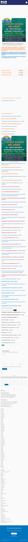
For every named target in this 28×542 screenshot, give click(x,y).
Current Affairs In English (21, 44)
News (1, 499)
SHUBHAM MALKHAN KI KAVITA (5, 392)
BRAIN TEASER (2, 480)
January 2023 (2, 454)
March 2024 (2, 437)
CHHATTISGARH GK (3, 482)
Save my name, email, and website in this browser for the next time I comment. (12, 366)
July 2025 (2, 419)
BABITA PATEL (2, 474)
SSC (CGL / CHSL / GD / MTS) (4, 511)
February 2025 (2, 424)
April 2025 (2, 421)
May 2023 (2, 449)
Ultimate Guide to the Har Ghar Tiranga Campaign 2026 (7, 397)
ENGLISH (2, 488)
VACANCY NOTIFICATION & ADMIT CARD (6, 521)
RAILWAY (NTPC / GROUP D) (4, 505)
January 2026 (2, 413)
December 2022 (2, 455)
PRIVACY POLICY (14, 535)
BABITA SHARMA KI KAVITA (8, 406)
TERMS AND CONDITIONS (14, 536)
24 (2, 384)
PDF (18, 317)
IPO (1, 494)
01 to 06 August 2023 (15, 44)
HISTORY (2, 492)
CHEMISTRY (2, 481)
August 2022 (2, 460)
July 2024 (2, 432)
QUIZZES (2, 504)
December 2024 (2, 426)
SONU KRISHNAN (3, 510)
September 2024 (3, 430)
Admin (1, 405)
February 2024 (2, 438)
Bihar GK (2, 476)
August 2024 (2, 431)
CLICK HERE (21, 74)
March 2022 (2, 466)
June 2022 (2, 462)
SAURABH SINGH (3, 509)
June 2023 (2, 448)
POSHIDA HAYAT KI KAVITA (6, 405)
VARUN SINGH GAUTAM (4, 522)
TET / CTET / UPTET (3, 516)
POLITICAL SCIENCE (3, 503)
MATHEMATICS (3, 498)
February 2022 (2, 467)
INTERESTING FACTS (3, 493)
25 (6, 384)
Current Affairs (4, 44)
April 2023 (2, 450)
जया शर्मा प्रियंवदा (2, 406)
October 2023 (2, 443)
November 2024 (2, 427)
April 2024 (2, 436)
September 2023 (3, 444)
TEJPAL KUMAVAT (3, 515)
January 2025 (2, 425)
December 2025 (2, 414)
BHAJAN (2, 475)
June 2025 (2, 420)
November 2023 (2, 442)
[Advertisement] (14, 10)
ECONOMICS (2, 487)
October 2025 (2, 415)
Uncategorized (2, 517)
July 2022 (2, 461)
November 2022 (2, 456)
